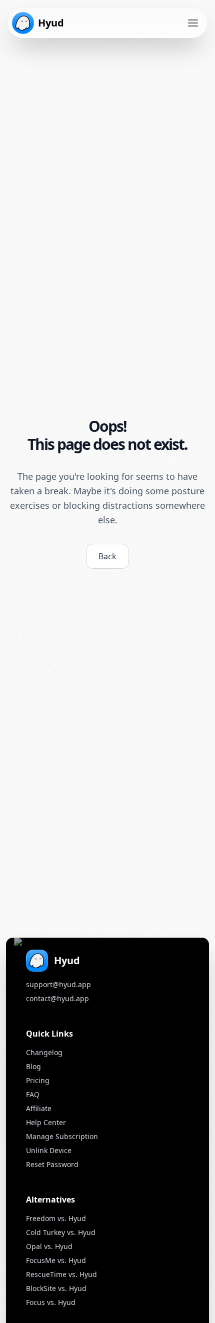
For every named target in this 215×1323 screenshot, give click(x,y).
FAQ (33, 1094)
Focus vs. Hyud (51, 1302)
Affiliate (39, 1108)
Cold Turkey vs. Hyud (61, 1232)
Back (107, 556)
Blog (33, 1066)
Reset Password (52, 1164)
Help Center (46, 1122)
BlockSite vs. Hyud (56, 1288)
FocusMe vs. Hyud (56, 1260)
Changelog (44, 1052)
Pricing (38, 1080)
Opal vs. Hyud (49, 1246)
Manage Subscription (62, 1136)
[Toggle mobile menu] (193, 23)
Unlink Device (49, 1150)
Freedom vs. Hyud (56, 1218)
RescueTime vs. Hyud (61, 1274)
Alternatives (50, 1199)
